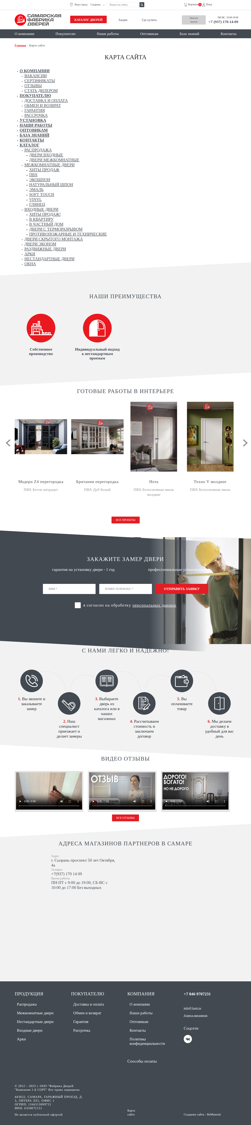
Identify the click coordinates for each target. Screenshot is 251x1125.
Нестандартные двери (49, 259)
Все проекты (125, 520)
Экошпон (39, 179)
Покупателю (65, 34)
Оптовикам (149, 34)
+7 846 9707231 (197, 994)
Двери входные (46, 155)
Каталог (29, 145)
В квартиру (41, 219)
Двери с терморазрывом (55, 229)
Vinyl (35, 199)
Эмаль (36, 189)
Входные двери (41, 209)
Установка (33, 120)
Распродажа (38, 150)
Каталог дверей (88, 19)
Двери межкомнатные (54, 160)
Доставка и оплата (46, 100)
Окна (30, 264)
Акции (122, 20)
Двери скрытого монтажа (53, 239)
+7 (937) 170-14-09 (223, 22)
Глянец (37, 204)
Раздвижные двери (45, 249)
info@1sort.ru (192, 1008)
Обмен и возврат (42, 105)
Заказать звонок (194, 20)
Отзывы (33, 85)
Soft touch (41, 194)
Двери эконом (40, 244)
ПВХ (33, 174)
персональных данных (154, 605)
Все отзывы (125, 817)
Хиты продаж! (45, 214)
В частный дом (46, 224)
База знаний (189, 34)
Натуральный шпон (51, 184)
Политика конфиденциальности (147, 1041)
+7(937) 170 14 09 (66, 874)
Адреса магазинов (195, 1015)
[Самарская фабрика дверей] (41, 20)
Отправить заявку (182, 589)
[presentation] (8, 443)
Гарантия (34, 110)
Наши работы (108, 34)
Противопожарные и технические (68, 234)
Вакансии (35, 76)
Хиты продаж (44, 170)
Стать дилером (41, 90)
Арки (29, 254)
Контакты (228, 34)
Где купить (149, 20)
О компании (24, 34)
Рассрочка (36, 115)
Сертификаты (39, 80)
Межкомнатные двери (49, 165)
